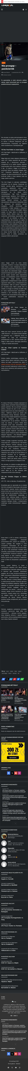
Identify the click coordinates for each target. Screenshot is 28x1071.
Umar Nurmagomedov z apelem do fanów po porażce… (7, 698)
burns (7, 671)
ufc (18, 673)
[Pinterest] (14, 679)
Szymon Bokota (6, 72)
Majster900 (11, 848)
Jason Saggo (4, 673)
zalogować (9, 731)
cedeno (11, 671)
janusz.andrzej (12, 862)
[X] (6, 679)
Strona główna (11, 1063)
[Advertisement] (14, 27)
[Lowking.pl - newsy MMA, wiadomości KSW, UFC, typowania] (7, 5)
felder (16, 671)
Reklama (18, 1063)
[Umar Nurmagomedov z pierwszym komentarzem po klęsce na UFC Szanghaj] (21, 709)
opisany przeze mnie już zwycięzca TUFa (13, 364)
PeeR (9, 841)
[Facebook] (3, 679)
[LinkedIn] (10, 679)
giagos (19, 671)
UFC (3, 62)
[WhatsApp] (21, 679)
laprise (10, 673)
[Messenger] (17, 679)
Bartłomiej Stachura (13, 834)
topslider (14, 673)
